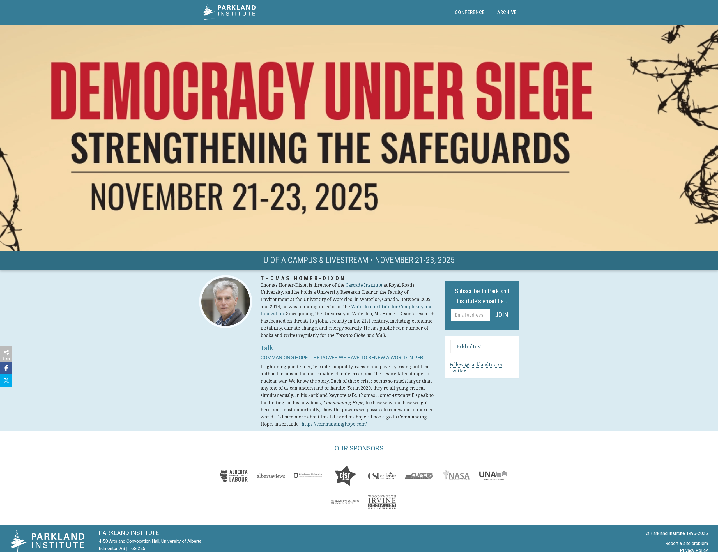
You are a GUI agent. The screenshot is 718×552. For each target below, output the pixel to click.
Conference (470, 12)
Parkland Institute (230, 13)
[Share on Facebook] (6, 368)
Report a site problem (686, 543)
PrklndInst (469, 346)
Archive (507, 12)
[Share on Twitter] (6, 380)
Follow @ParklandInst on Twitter (476, 367)
